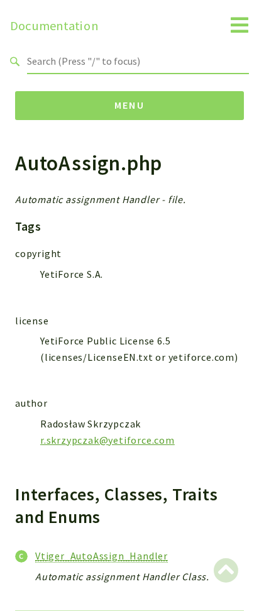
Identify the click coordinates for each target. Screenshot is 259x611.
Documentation (54, 26)
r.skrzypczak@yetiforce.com (107, 440)
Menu (129, 105)
